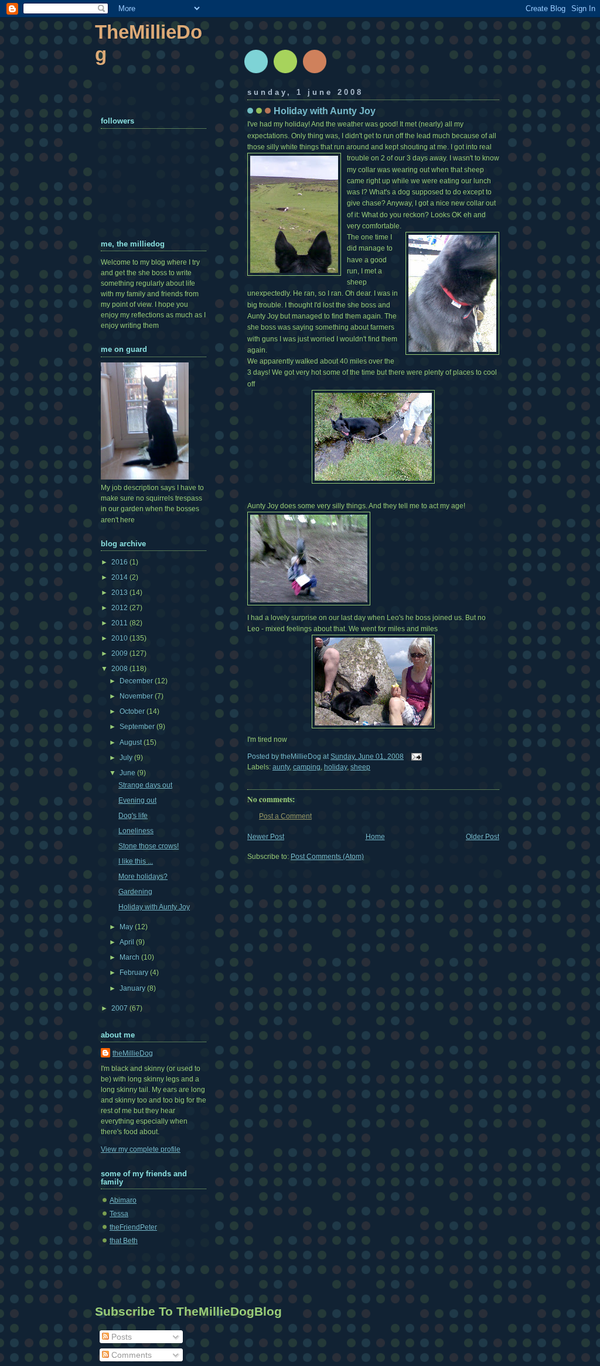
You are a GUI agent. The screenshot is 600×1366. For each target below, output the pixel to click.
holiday (335, 767)
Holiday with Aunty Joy (325, 111)
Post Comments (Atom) (327, 857)
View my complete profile (140, 1149)
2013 (120, 592)
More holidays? (143, 876)
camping (307, 767)
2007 (120, 1008)
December (137, 681)
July (127, 758)
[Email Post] (414, 756)
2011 (120, 623)
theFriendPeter (133, 1227)
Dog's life (133, 816)
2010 (120, 638)
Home (375, 837)
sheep (360, 767)
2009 (120, 653)
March (130, 957)
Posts (120, 1336)
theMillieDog (132, 1053)
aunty (280, 767)
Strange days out (145, 785)
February (135, 972)
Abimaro (123, 1200)
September (138, 727)
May (127, 927)
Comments (130, 1355)
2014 (120, 577)
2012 (120, 608)
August (132, 742)
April (128, 942)
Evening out (137, 800)
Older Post (482, 837)
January (133, 988)
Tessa (119, 1214)
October (133, 711)
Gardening (135, 892)
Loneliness (136, 831)
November (137, 696)
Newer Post (265, 837)
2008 (120, 669)
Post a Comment (285, 816)
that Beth (124, 1241)
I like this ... (135, 861)
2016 (120, 562)
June (128, 773)
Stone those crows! (148, 846)
